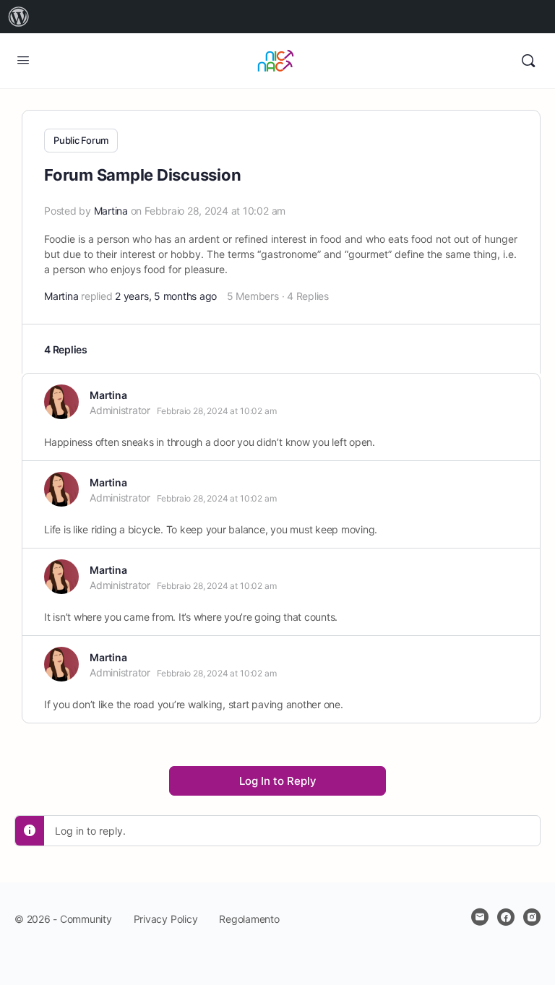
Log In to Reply (278, 781)
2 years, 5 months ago (166, 296)
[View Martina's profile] (61, 401)
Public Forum (80, 140)
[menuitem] (19, 16)
